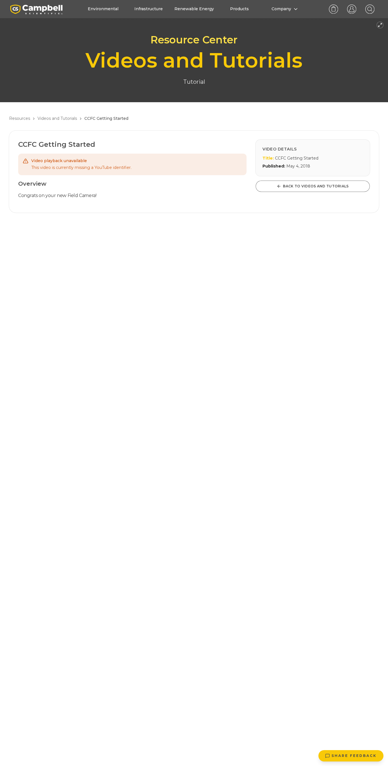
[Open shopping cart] (333, 9)
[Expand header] (380, 25)
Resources (19, 118)
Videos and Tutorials (57, 118)
